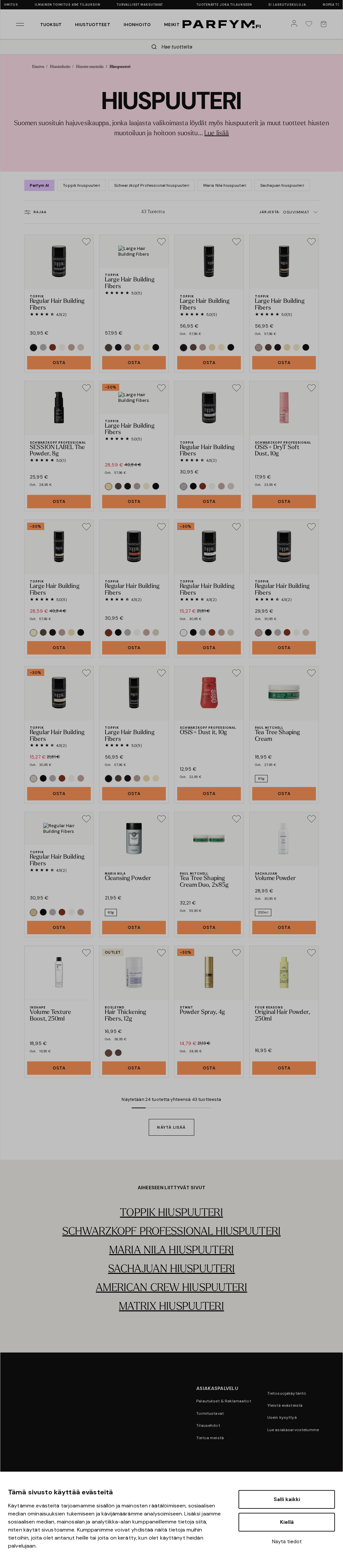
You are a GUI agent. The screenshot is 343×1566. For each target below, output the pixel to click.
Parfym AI (39, 185)
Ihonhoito (137, 24)
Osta (59, 362)
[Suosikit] (310, 24)
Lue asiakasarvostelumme (293, 1429)
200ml (263, 912)
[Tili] (295, 24)
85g (261, 778)
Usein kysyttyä (282, 1417)
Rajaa (40, 212)
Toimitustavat (210, 1413)
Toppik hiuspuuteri (81, 185)
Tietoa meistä (210, 1438)
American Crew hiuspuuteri (171, 1288)
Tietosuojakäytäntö (286, 1393)
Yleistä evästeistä (285, 1405)
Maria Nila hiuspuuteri (224, 185)
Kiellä (287, 1522)
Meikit (172, 24)
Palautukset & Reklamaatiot (223, 1401)
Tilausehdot (208, 1425)
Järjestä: (284, 212)
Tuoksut (51, 24)
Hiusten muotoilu (90, 66)
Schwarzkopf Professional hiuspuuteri (151, 185)
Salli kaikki (287, 1499)
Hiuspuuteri (120, 66)
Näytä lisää (171, 1127)
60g (111, 912)
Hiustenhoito (60, 66)
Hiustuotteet (92, 24)
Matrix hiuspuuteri (171, 1307)
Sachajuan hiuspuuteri (282, 185)
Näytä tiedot (287, 1541)
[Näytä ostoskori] (325, 24)
